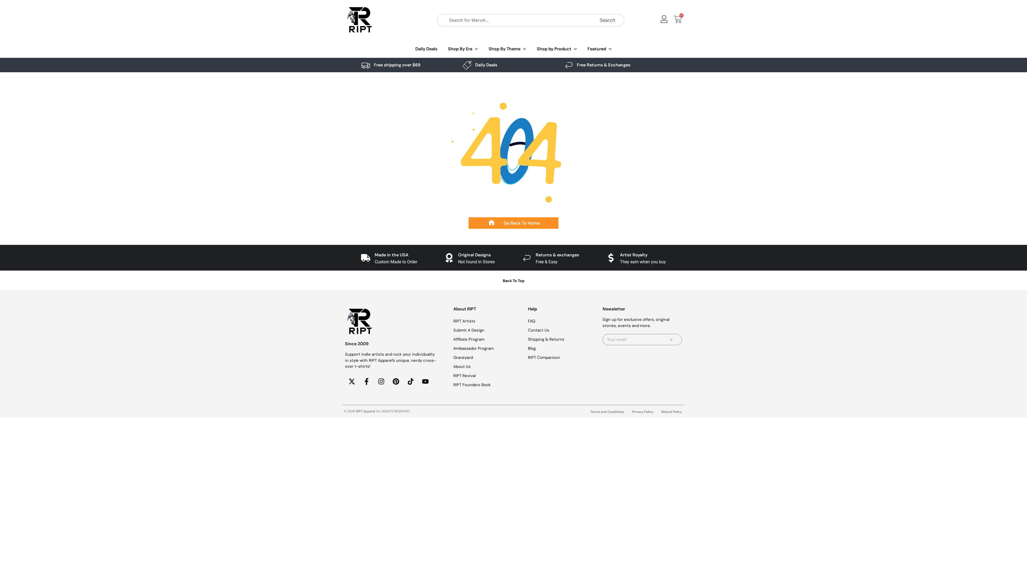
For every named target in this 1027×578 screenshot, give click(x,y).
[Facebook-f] (366, 381)
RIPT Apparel (365, 411)
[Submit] (671, 339)
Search (607, 20)
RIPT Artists (464, 321)
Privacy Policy (642, 412)
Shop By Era (460, 49)
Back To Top (513, 280)
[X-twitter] (351, 381)
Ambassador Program (473, 348)
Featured (597, 49)
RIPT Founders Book (472, 384)
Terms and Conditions (607, 412)
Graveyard (463, 357)
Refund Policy (671, 412)
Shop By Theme (504, 49)
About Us (462, 366)
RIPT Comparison (544, 357)
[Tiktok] (410, 381)
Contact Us (538, 330)
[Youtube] (425, 381)
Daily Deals (426, 49)
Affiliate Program (468, 339)
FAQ (531, 321)
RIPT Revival (464, 375)
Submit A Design (468, 330)
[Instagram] (381, 381)
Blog (532, 348)
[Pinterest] (396, 381)
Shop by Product (554, 49)
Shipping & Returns (546, 339)
